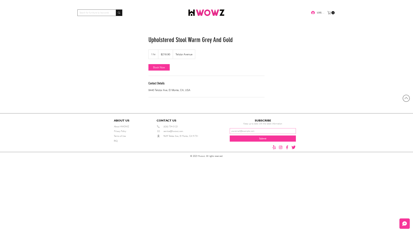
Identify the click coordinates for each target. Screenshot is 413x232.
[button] (331, 12)
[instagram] (281, 147)
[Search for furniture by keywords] (119, 13)
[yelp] (274, 147)
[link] (159, 67)
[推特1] (294, 147)
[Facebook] (287, 147)
